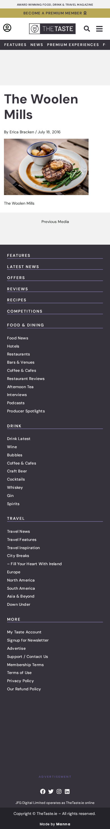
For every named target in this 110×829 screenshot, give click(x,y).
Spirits (13, 503)
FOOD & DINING (25, 325)
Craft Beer (17, 471)
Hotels (13, 346)
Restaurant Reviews (26, 378)
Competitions (25, 311)
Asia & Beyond (21, 596)
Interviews (17, 394)
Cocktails (16, 479)
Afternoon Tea (20, 386)
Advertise (16, 648)
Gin (10, 495)
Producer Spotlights (26, 411)
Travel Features (21, 539)
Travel (16, 518)
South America (21, 588)
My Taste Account (24, 632)
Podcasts (16, 402)
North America (21, 580)
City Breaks (18, 555)
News (36, 44)
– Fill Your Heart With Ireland (34, 563)
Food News (17, 338)
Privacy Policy (20, 680)
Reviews (17, 288)
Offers (16, 277)
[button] (87, 28)
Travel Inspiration (23, 547)
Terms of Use (19, 672)
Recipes (17, 299)
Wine (12, 446)
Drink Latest (18, 438)
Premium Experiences (73, 44)
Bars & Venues (21, 362)
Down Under (18, 604)
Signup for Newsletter (28, 640)
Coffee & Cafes (21, 370)
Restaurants (18, 354)
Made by (55, 824)
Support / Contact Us (27, 656)
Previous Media (55, 222)
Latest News (23, 266)
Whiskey (15, 487)
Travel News (18, 531)
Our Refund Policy (24, 688)
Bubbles (14, 454)
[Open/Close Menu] (99, 29)
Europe (13, 571)
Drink (14, 425)
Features (15, 44)
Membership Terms (25, 664)
